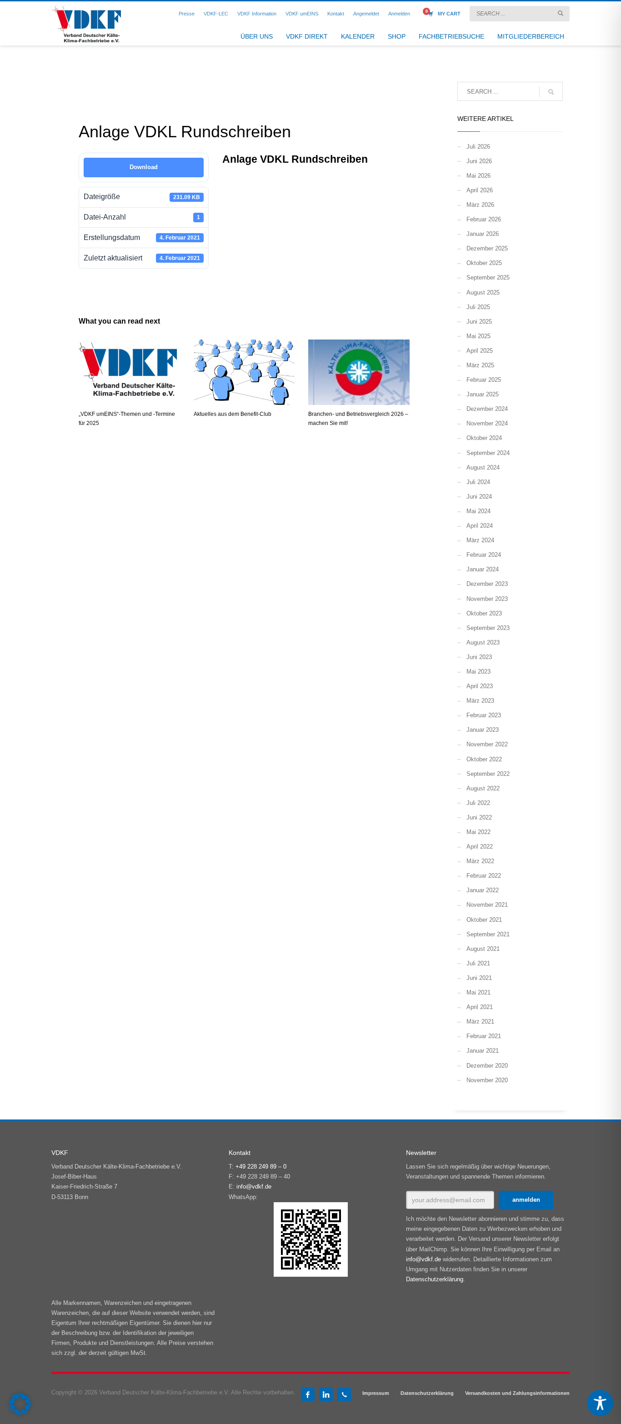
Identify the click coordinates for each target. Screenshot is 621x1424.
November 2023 (487, 598)
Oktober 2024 (484, 438)
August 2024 (483, 467)
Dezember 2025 (487, 248)
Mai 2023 (478, 671)
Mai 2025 (478, 336)
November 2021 (487, 904)
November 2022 (487, 744)
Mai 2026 (478, 175)
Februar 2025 (483, 379)
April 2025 (479, 350)
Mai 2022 (478, 832)
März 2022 (480, 861)
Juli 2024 (478, 482)
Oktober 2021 (484, 919)
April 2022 (479, 846)
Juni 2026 (479, 161)
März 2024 (480, 540)
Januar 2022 (482, 890)
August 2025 (483, 292)
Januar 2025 (482, 394)
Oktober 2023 (484, 613)
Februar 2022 (483, 875)
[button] (20, 1404)
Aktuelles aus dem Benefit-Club (232, 414)
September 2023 (488, 628)
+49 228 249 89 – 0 (260, 1166)
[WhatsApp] (344, 1394)
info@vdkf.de (253, 1186)
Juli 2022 (478, 802)
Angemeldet (366, 13)
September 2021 (488, 934)
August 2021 (483, 948)
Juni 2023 (479, 657)
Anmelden (399, 13)
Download (144, 167)
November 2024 (487, 423)
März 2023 (480, 700)
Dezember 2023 (487, 583)
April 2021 (479, 1007)
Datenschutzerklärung (434, 1279)
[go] (560, 13)
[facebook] (308, 1394)
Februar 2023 (483, 715)
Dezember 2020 (487, 1065)
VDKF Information (256, 13)
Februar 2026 (483, 219)
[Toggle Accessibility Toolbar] (600, 1403)
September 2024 (488, 453)
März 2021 (480, 1021)
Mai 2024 (478, 511)
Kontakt (335, 13)
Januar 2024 (482, 569)
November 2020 (487, 1080)
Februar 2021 (483, 1036)
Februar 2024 (483, 554)
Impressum (375, 1393)
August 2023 (483, 642)
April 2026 (479, 190)
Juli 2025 (478, 307)
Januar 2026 (482, 233)
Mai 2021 (478, 992)
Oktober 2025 (484, 263)
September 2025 (488, 277)
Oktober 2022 (484, 759)
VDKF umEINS (301, 13)
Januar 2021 (482, 1050)
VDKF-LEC (216, 13)
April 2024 (479, 525)
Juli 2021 (478, 963)
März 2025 (480, 365)
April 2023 (479, 686)
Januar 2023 (482, 729)
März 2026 (480, 204)
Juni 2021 (479, 977)
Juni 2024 (479, 496)
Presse (187, 13)
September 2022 (488, 773)
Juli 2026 (478, 146)
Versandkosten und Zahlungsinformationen (517, 1393)
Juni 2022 (479, 817)
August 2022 (483, 788)
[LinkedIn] (326, 1394)
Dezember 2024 (487, 408)
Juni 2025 (479, 321)
